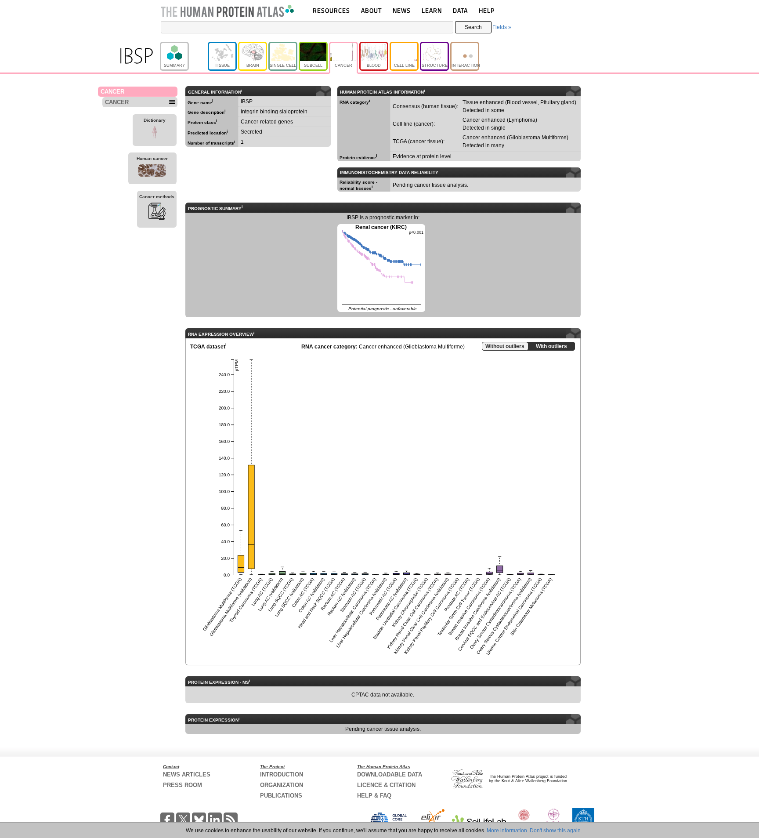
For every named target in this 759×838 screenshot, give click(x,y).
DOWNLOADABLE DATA (389, 774)
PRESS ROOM (182, 785)
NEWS (402, 10)
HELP (487, 10)
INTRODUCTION (281, 774)
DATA (460, 10)
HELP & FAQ (374, 795)
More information (507, 830)
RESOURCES (331, 10)
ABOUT (371, 10)
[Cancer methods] (157, 212)
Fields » (501, 27)
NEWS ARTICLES (186, 774)
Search (473, 27)
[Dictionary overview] (155, 133)
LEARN (432, 10)
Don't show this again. (556, 830)
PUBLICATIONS (281, 795)
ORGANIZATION (281, 785)
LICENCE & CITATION (386, 785)
